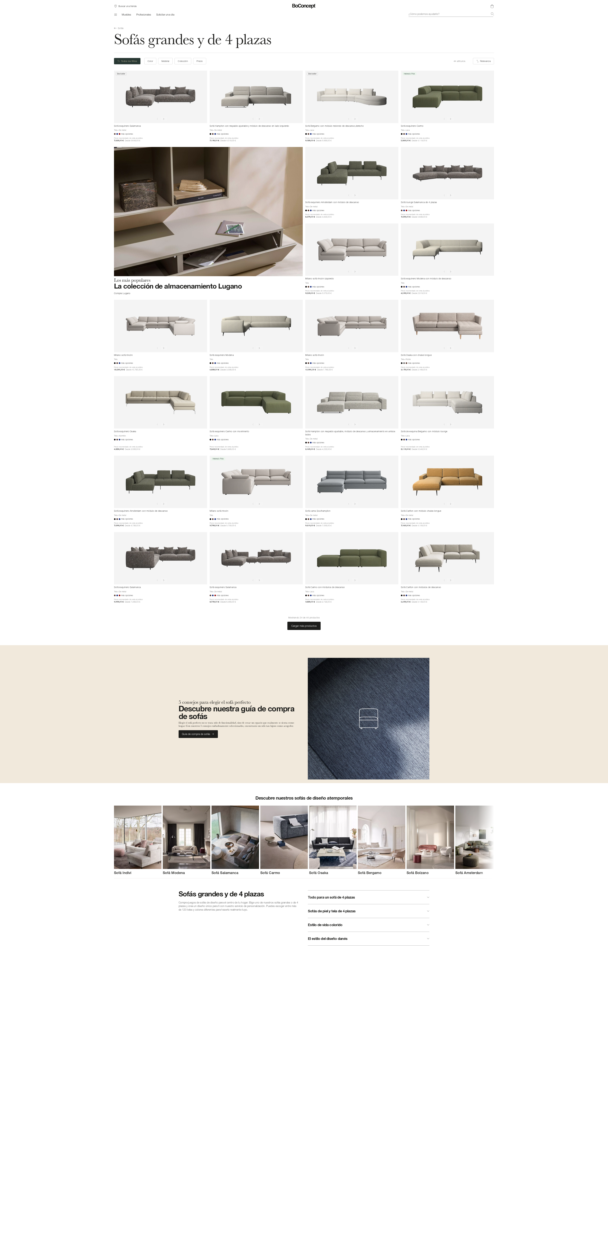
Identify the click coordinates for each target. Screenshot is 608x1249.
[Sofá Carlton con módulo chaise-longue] (447, 482)
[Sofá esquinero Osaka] (160, 402)
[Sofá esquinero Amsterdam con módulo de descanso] (351, 173)
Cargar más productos (304, 625)
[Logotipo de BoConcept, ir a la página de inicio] (304, 6)
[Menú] (115, 14)
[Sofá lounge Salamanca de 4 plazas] (447, 173)
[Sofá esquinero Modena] (256, 326)
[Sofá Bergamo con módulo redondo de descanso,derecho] (351, 97)
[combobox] (451, 14)
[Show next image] (164, 119)
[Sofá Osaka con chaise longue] (447, 326)
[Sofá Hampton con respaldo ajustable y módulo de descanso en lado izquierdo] (256, 97)
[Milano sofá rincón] (160, 326)
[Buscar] (492, 13)
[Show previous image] (157, 119)
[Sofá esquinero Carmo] (447, 97)
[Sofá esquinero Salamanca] (160, 97)
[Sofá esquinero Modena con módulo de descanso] (447, 249)
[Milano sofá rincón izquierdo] (351, 249)
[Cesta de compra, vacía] (492, 6)
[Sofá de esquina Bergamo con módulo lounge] (447, 402)
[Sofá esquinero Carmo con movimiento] (256, 402)
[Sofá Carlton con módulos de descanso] (447, 558)
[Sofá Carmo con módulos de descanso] (351, 558)
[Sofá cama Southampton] (351, 482)
